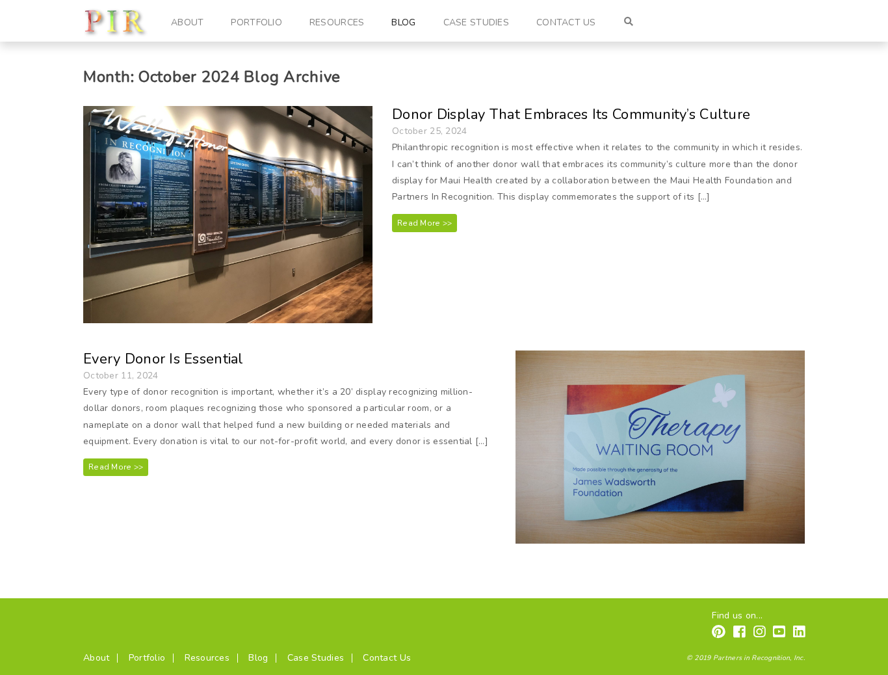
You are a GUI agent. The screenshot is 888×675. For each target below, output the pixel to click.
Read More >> (424, 223)
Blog (403, 22)
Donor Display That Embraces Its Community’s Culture (571, 114)
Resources (337, 22)
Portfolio (256, 22)
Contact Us (566, 22)
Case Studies (476, 22)
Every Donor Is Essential (163, 359)
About (187, 22)
